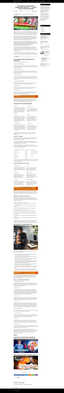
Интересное (29, 1)
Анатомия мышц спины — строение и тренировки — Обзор (44, 42)
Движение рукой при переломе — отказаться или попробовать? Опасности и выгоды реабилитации (45, 36)
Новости (42, 28)
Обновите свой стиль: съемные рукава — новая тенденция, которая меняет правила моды (44, 14)
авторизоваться (29, 384)
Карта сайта (42, 1)
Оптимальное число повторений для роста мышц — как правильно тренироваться (45, 58)
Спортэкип (33, 1)
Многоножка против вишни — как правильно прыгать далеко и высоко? (45, 47)
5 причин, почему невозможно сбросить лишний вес (47, 52)
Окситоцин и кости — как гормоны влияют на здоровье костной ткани (45, 64)
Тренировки (38, 1)
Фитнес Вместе (18, 1)
